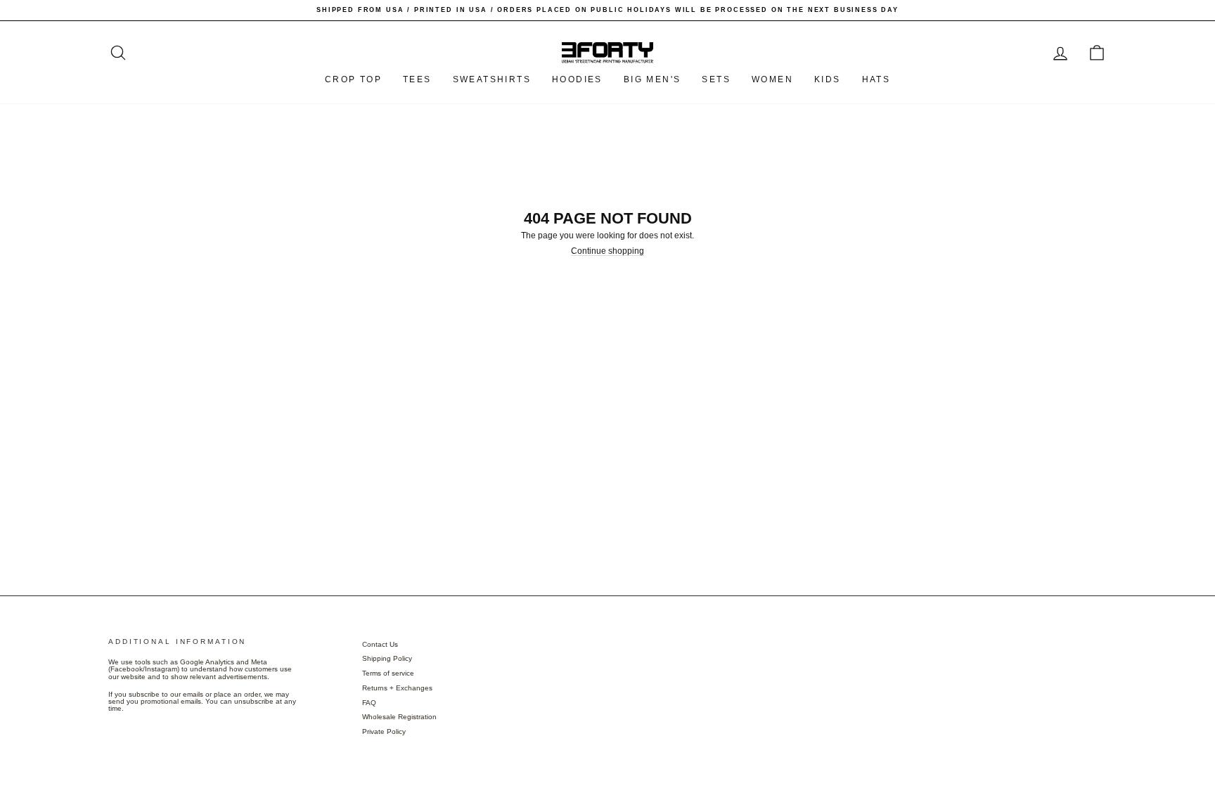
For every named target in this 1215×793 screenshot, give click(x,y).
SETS (716, 79)
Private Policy (384, 731)
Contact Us (380, 644)
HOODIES (577, 79)
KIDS (827, 79)
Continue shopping (607, 251)
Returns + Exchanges (397, 688)
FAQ (369, 703)
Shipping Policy (387, 658)
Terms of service (388, 673)
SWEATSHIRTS (492, 79)
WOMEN (772, 79)
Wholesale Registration (399, 717)
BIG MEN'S (652, 79)
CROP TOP (353, 79)
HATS (876, 79)
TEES (417, 79)
